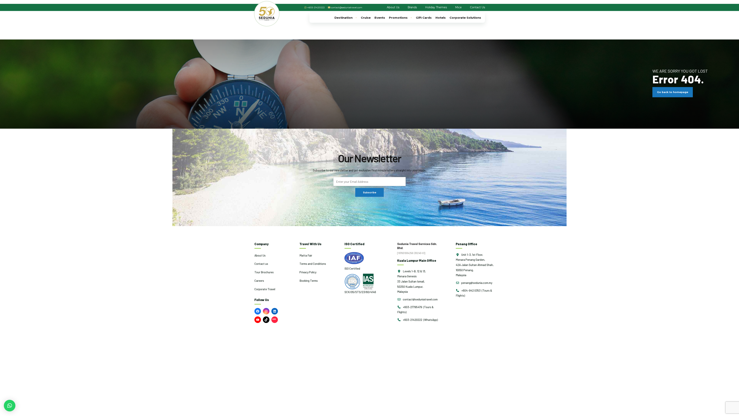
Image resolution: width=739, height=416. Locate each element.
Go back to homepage (672, 92)
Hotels (441, 17)
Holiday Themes (436, 7)
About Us (393, 7)
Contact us (261, 263)
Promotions (398, 17)
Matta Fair (305, 255)
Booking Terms (308, 280)
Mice (458, 7)
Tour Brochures (264, 272)
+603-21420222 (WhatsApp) (420, 319)
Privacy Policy (307, 272)
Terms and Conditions (312, 263)
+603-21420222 (316, 7)
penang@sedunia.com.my (476, 282)
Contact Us (477, 7)
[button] (9, 405)
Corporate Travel (264, 289)
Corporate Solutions (465, 17)
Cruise (366, 17)
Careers (259, 280)
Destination (343, 17)
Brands (412, 7)
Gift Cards (424, 17)
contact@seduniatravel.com (346, 7)
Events (380, 17)
